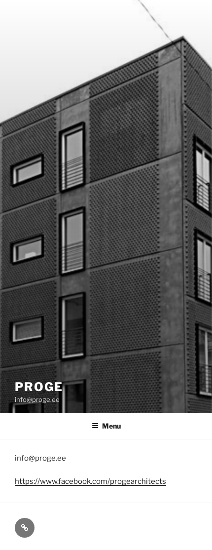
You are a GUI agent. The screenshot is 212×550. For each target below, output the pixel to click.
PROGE (39, 387)
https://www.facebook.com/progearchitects (90, 481)
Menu (111, 426)
